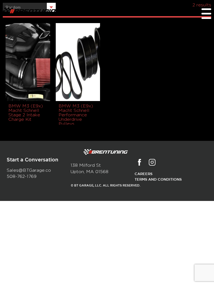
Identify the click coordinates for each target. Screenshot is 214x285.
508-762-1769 (22, 176)
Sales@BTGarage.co (29, 170)
